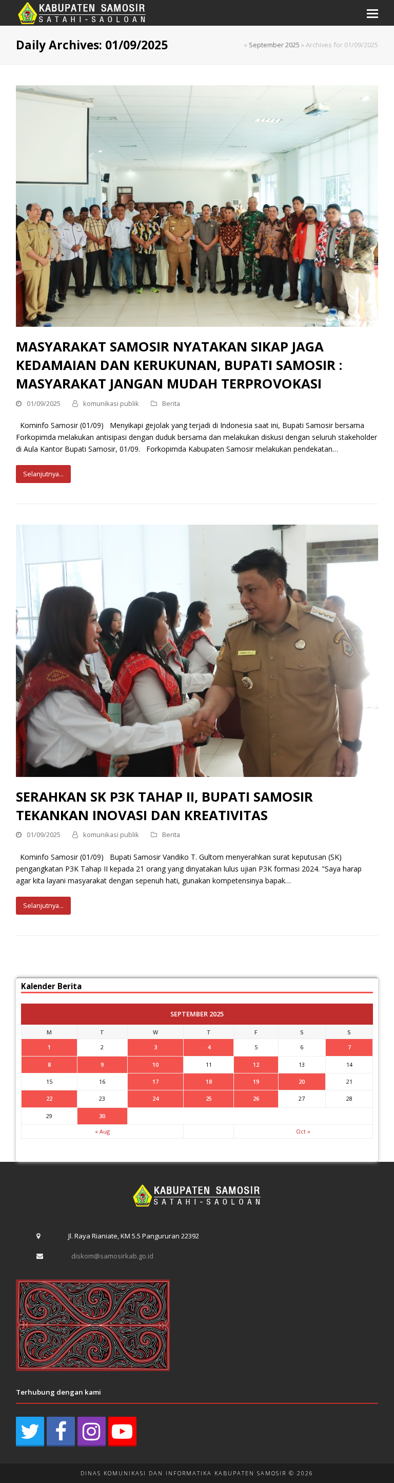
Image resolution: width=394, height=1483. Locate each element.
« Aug (102, 1131)
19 (256, 1081)
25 (209, 1098)
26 (256, 1098)
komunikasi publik (111, 403)
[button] (372, 13)
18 (209, 1081)
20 (302, 1081)
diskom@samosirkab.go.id (112, 1255)
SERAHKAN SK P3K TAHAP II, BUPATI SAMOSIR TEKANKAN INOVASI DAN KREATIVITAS (164, 805)
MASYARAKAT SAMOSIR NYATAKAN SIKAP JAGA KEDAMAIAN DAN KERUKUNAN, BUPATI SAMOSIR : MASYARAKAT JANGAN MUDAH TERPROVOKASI (179, 365)
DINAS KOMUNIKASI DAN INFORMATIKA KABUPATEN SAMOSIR (183, 1473)
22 (49, 1098)
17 (155, 1081)
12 (256, 1064)
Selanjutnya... (43, 473)
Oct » (303, 1131)
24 (155, 1098)
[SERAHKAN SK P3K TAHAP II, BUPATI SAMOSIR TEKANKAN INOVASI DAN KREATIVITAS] (197, 650)
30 (102, 1116)
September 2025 (274, 44)
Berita (171, 403)
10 (155, 1064)
